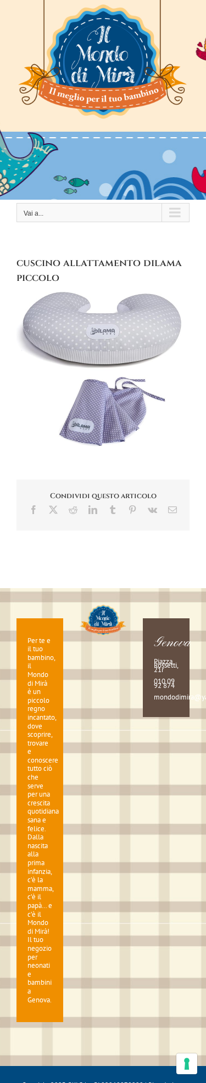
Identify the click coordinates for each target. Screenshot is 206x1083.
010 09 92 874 (164, 683)
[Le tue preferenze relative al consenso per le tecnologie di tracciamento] (186, 1063)
